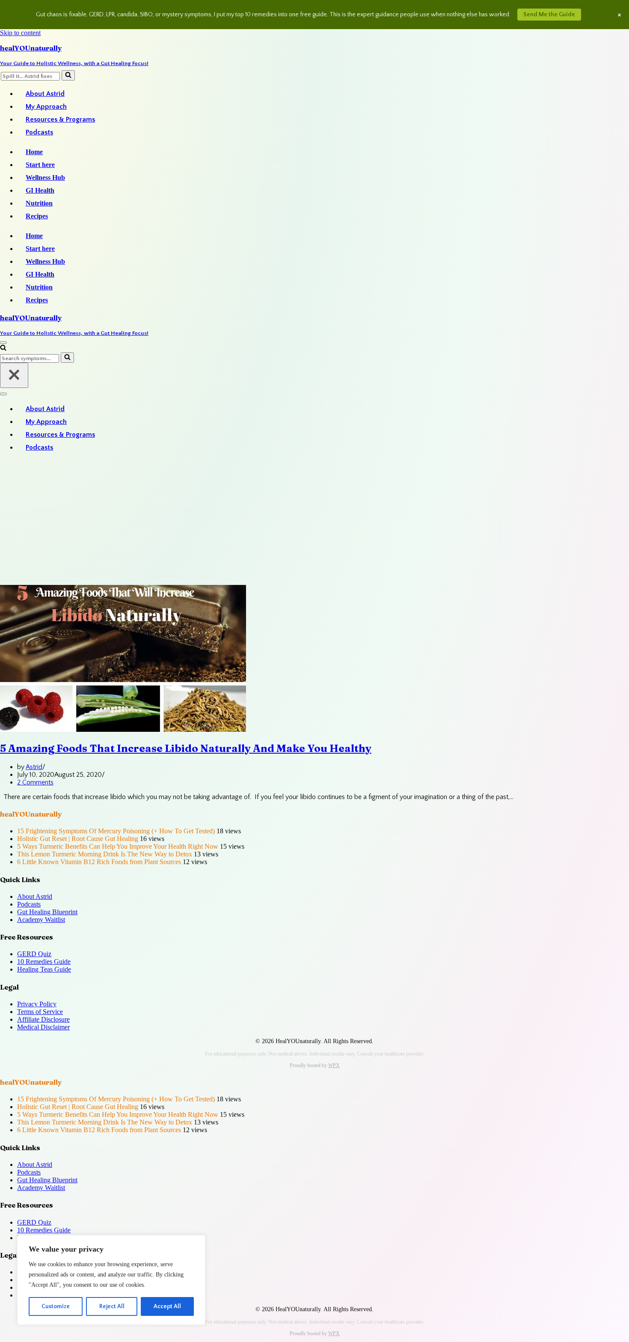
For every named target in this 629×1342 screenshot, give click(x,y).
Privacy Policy (36, 1004)
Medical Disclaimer (43, 1027)
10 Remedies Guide (44, 961)
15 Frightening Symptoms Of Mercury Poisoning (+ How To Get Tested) (116, 831)
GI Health (40, 190)
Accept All (167, 1306)
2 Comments (35, 782)
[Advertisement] (314, 521)
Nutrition (39, 203)
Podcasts (39, 132)
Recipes (37, 216)
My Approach (46, 106)
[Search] (68, 75)
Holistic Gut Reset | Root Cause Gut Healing (77, 838)
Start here (40, 164)
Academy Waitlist (41, 919)
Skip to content (20, 32)
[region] (111, 1280)
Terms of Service (40, 1011)
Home (34, 151)
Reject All (112, 1306)
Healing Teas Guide (44, 969)
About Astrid (45, 94)
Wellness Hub (45, 177)
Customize (56, 1306)
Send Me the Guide (549, 14)
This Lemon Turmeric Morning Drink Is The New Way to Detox (104, 854)
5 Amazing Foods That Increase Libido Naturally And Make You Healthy (185, 748)
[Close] (14, 375)
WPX (334, 1065)
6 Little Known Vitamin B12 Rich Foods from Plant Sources (99, 861)
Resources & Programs (60, 119)
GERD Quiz (34, 953)
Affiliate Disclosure (43, 1019)
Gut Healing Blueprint (47, 912)
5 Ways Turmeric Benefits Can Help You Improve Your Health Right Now (117, 846)
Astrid (34, 767)
